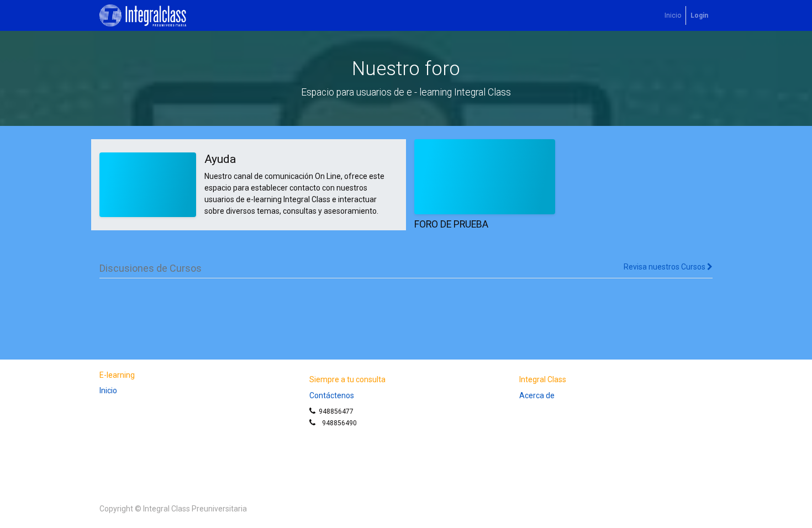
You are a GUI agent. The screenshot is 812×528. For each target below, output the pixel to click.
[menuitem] (673, 15)
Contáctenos (331, 395)
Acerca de (537, 395)
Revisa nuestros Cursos (665, 266)
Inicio (108, 390)
